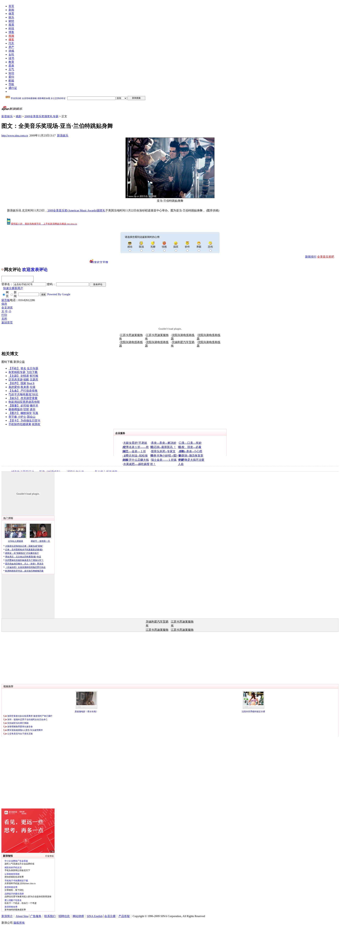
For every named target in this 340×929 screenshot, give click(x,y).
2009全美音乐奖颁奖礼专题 (41, 116)
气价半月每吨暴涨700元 (23, 394)
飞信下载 (32, 372)
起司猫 (25, 405)
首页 (11, 6)
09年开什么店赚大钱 (136, 459)
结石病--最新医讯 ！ (163, 447)
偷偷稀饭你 (15, 409)
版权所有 (19, 922)
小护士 (22, 416)
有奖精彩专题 (17, 372)
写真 (35, 413)
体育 (11, 13)
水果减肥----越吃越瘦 (136, 464)
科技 (11, 28)
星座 (11, 65)
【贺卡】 (14, 420)
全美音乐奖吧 (325, 256)
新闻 (11, 9)
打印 (4, 315)
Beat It (30, 383)
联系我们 (50, 916)
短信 (11, 73)
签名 (23, 368)
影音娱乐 (7, 116)
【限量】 (14, 405)
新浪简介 (7, 916)
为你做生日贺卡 (30, 420)
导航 (11, 84)
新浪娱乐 (62, 135)
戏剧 (18, 116)
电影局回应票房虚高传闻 (24, 401)
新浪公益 (19, 361)
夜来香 (25, 386)
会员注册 (110, 916)
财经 (11, 21)
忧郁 (26, 409)
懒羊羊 (34, 405)
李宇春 (12, 416)
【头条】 (14, 390)
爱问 (11, 76)
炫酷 (26, 379)
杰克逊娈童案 (29, 398)
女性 (11, 54)
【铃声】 (14, 383)
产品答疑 (124, 916)
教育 (11, 61)
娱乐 (11, 17)
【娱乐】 (14, 398)
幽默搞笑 (26, 413)
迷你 (32, 409)
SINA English (95, 916)
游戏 (11, 50)
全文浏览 (7, 307)
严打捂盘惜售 (29, 390)
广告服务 (35, 916)
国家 (23, 383)
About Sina (22, 916)
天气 (11, 69)
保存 (4, 303)
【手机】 (14, 368)
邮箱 (11, 80)
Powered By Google (58, 294)
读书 (11, 58)
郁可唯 (34, 375)
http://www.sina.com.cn (14, 135)
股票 (11, 24)
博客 (11, 32)
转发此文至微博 (99, 262)
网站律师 (78, 916)
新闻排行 (310, 256)
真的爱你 (14, 386)
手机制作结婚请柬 (19, 424)
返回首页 (7, 322)
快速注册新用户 (13, 288)
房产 (11, 47)
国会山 (31, 416)
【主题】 (14, 375)
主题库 (34, 379)
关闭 (4, 318)
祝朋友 (36, 424)
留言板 (5, 300)
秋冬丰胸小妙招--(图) (164, 455)
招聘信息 (64, 916)
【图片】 (14, 413)
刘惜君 (25, 375)
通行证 (12, 87)
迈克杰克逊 (15, 379)
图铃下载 (7, 361)
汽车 (11, 43)
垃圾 (32, 386)
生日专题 (32, 368)
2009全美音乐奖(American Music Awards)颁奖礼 (76, 210)
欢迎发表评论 (35, 269)
